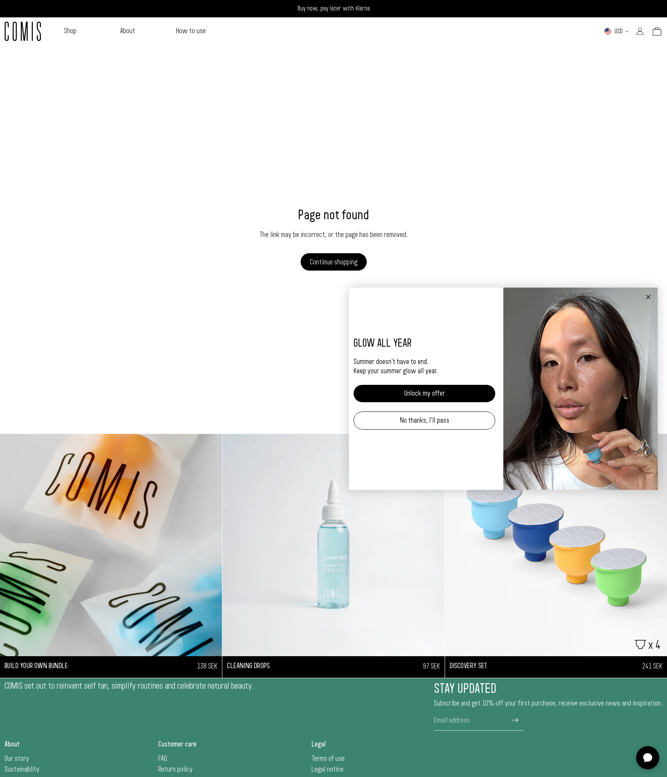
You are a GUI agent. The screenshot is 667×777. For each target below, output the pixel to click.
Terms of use (328, 758)
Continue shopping (333, 262)
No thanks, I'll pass (424, 420)
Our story (17, 758)
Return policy (175, 769)
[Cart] (656, 31)
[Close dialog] (648, 297)
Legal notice (327, 769)
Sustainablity (22, 769)
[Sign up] (515, 720)
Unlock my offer (424, 393)
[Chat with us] (647, 757)
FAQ (162, 758)
